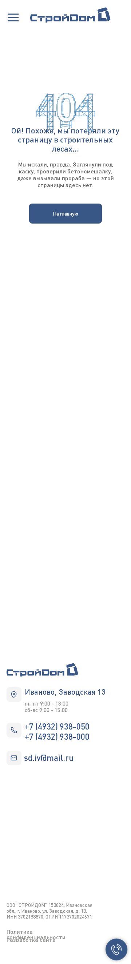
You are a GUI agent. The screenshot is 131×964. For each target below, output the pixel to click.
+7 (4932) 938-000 (57, 736)
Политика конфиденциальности (36, 934)
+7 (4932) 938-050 (57, 726)
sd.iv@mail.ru (49, 757)
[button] (13, 17)
